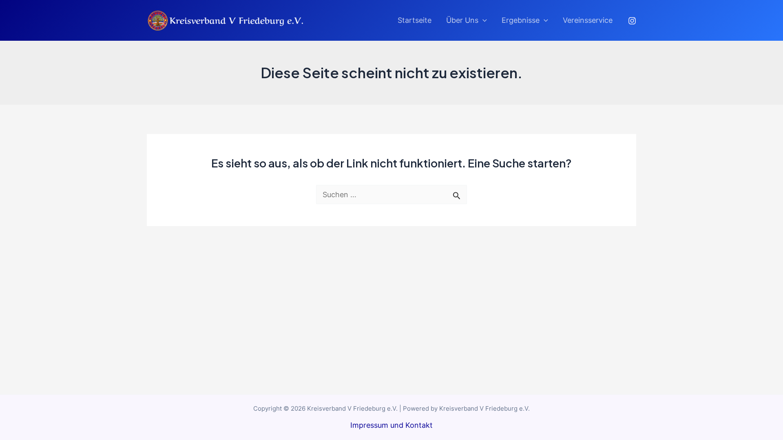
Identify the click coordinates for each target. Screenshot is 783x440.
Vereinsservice (588, 20)
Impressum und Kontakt (391, 425)
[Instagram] (632, 21)
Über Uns (462, 20)
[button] (482, 20)
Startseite (414, 20)
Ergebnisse (521, 20)
